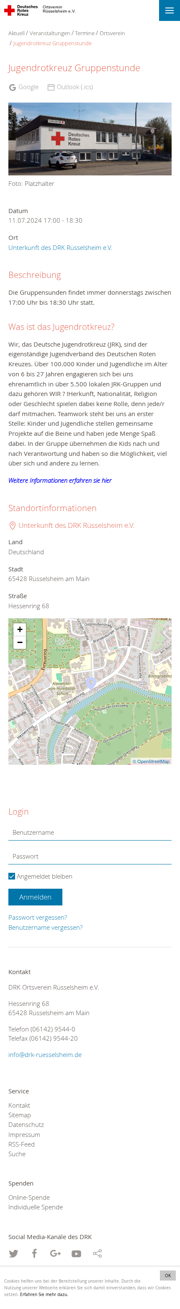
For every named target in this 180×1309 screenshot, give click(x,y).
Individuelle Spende (35, 1207)
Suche (17, 1154)
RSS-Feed (21, 1144)
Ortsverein (112, 33)
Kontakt (19, 1105)
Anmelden (35, 897)
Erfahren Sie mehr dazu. (44, 1294)
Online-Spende (29, 1197)
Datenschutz (26, 1125)
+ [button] (20, 629)
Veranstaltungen (50, 33)
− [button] (20, 642)
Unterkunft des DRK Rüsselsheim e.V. (60, 247)
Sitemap (19, 1115)
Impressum (24, 1135)
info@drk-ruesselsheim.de (45, 1055)
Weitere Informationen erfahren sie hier (60, 480)
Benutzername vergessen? (45, 927)
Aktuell (16, 33)
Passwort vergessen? (37, 917)
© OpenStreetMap (151, 761)
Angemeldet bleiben (43, 876)
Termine (85, 33)
